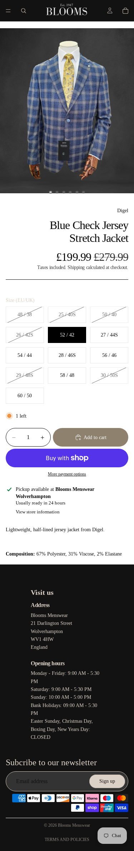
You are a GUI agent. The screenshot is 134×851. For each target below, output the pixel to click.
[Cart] (125, 11)
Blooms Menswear (74, 825)
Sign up (107, 781)
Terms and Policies (67, 839)
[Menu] (8, 11)
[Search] (23, 11)
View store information (38, 511)
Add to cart (95, 437)
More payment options (67, 474)
